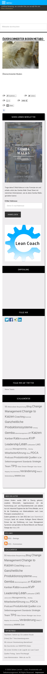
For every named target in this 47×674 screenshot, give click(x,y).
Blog (29, 406)
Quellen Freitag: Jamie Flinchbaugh (16, 654)
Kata (16, 438)
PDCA (34, 452)
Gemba (10, 432)
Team (8, 466)
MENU (9, 3)
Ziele (23, 476)
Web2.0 (39, 471)
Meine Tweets (9, 389)
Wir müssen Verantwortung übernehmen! (18, 642)
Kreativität (24, 439)
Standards (27, 461)
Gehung (35, 427)
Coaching (20, 416)
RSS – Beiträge (13, 538)
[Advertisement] (21, 85)
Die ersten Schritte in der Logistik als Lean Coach (21, 650)
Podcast (9, 457)
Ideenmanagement (21, 433)
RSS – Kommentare (15, 544)
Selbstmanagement (13, 461)
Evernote (28, 417)
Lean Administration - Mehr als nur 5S (17, 657)
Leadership (12, 444)
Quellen (33, 457)
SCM (39, 458)
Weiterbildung (9, 476)
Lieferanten (31, 445)
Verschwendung (15, 471)
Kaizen (37, 433)
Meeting (30, 449)
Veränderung (28, 471)
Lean (23, 444)
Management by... (20, 449)
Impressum (39, 672)
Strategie (36, 461)
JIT (29, 433)
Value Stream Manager (25, 466)
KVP (32, 438)
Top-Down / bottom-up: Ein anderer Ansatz (19, 635)
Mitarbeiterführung (15, 452)
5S (6, 407)
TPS (14, 466)
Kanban (9, 438)
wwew (17, 475)
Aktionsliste (12, 407)
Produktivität (21, 457)
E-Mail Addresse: (11, 201)
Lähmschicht (8, 449)
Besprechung (21, 407)
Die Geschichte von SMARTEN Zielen (17, 646)
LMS (38, 444)
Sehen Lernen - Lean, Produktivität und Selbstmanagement (23, 13)
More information (7, 8)
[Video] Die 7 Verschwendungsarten (16, 638)
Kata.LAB (16, 528)
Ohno (28, 453)
